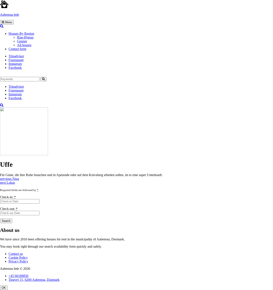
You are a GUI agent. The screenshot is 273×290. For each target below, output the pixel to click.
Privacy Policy (18, 261)
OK (4, 287)
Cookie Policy (18, 257)
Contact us (16, 254)
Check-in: (8, 197)
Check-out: (8, 209)
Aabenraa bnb (9, 14)
